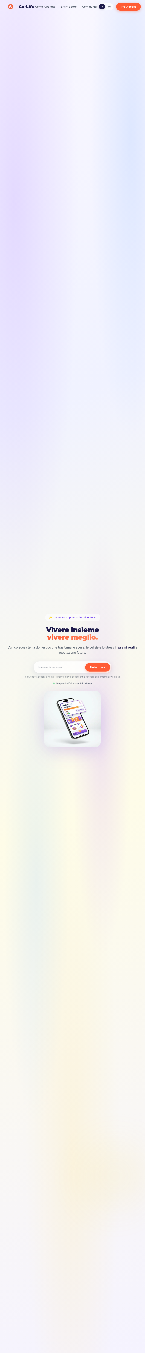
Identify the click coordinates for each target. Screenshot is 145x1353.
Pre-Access (128, 6)
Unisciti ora (97, 667)
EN (109, 6)
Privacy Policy (62, 676)
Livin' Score (69, 6)
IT (102, 6)
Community (89, 6)
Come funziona (45, 6)
